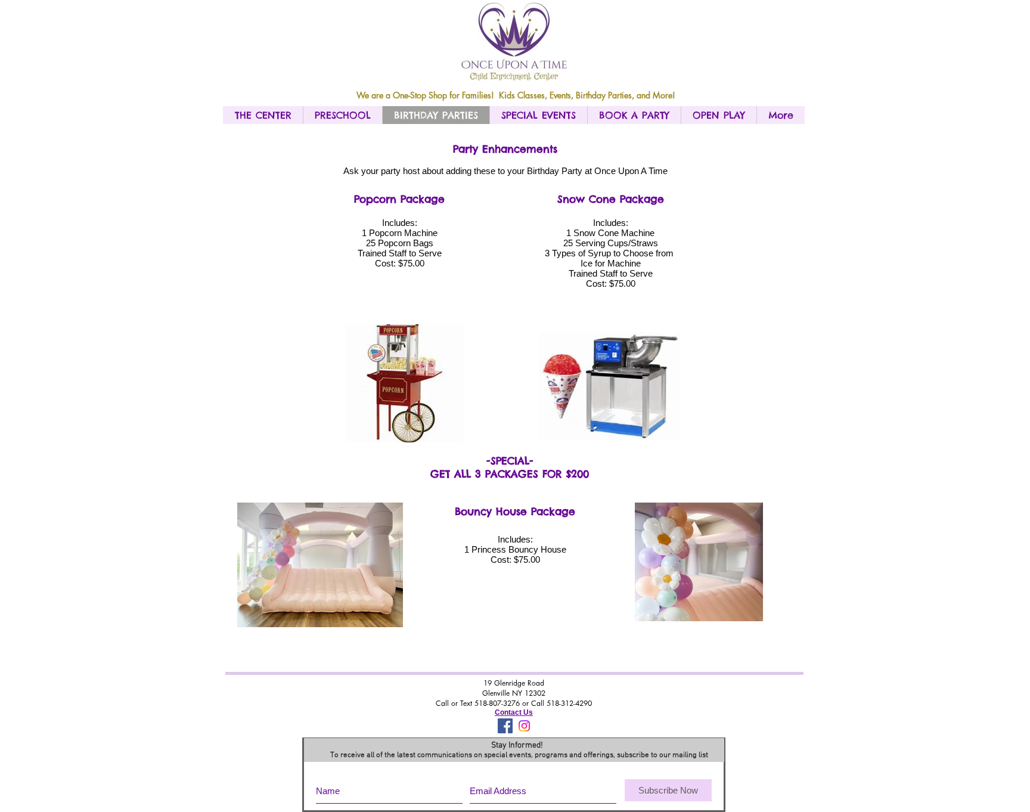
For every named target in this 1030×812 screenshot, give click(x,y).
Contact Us (514, 712)
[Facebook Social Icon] (505, 725)
